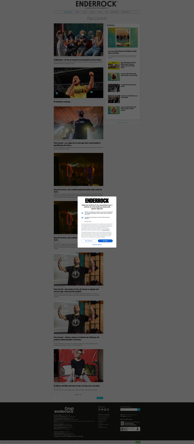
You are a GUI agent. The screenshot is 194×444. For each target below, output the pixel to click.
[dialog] (97, 222)
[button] (97, 221)
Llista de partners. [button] (106, 230)
